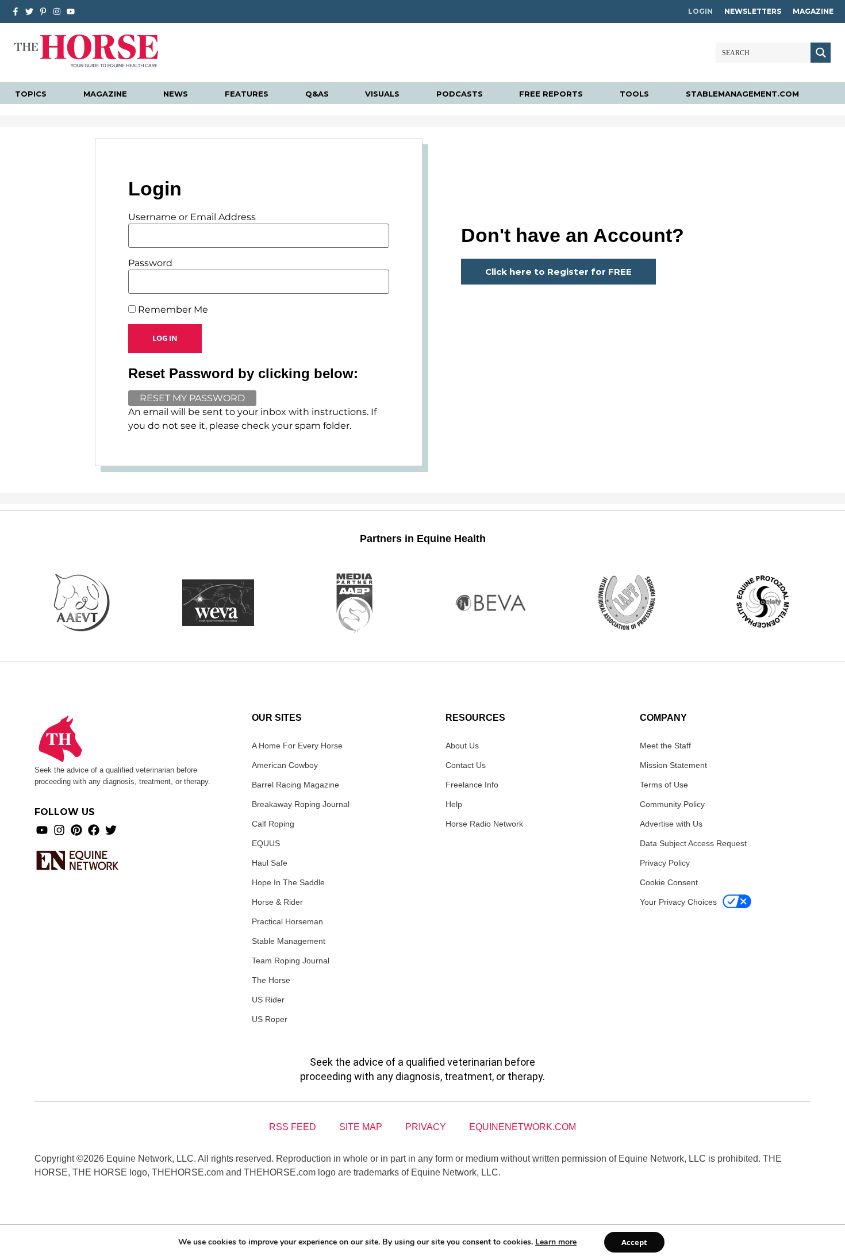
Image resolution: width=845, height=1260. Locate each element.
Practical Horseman (287, 921)
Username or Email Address (192, 217)
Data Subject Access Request (693, 843)
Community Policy (672, 804)
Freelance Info (471, 784)
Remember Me (172, 309)
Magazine (813, 11)
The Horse (271, 980)
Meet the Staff (665, 745)
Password (150, 263)
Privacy (425, 1127)
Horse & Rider (277, 901)
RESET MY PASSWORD (192, 398)
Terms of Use (664, 784)
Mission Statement (673, 765)
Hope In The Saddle (288, 882)
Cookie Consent (669, 882)
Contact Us (465, 765)
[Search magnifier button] (821, 53)
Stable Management (288, 941)
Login (700, 11)
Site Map (360, 1127)
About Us (462, 745)
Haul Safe (269, 862)
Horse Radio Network (484, 823)
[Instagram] (57, 11)
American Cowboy (285, 765)
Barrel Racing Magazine (295, 784)
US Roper (269, 1019)
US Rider (268, 999)
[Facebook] (93, 830)
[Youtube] (42, 830)
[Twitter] (29, 11)
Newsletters (752, 11)
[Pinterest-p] (43, 11)
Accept (634, 1242)
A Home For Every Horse (297, 745)
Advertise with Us (671, 823)
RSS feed (292, 1127)
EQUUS (266, 843)
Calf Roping (273, 823)
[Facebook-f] (15, 11)
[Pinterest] (76, 830)
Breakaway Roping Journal (300, 804)
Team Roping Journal (290, 960)
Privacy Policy (665, 862)
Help (453, 804)
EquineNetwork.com (522, 1127)
